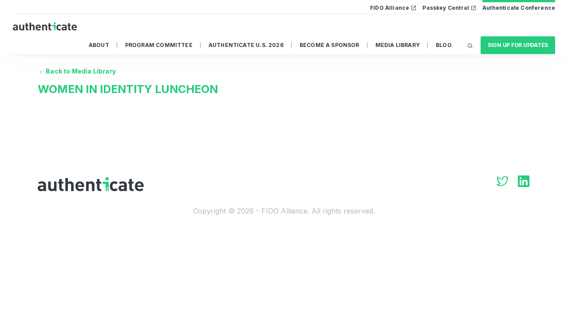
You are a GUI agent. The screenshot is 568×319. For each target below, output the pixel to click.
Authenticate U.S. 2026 (246, 45)
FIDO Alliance (389, 7)
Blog (444, 45)
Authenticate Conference (518, 7)
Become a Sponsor (329, 45)
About (99, 45)
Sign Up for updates (518, 45)
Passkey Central (445, 7)
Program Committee (159, 45)
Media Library (397, 45)
